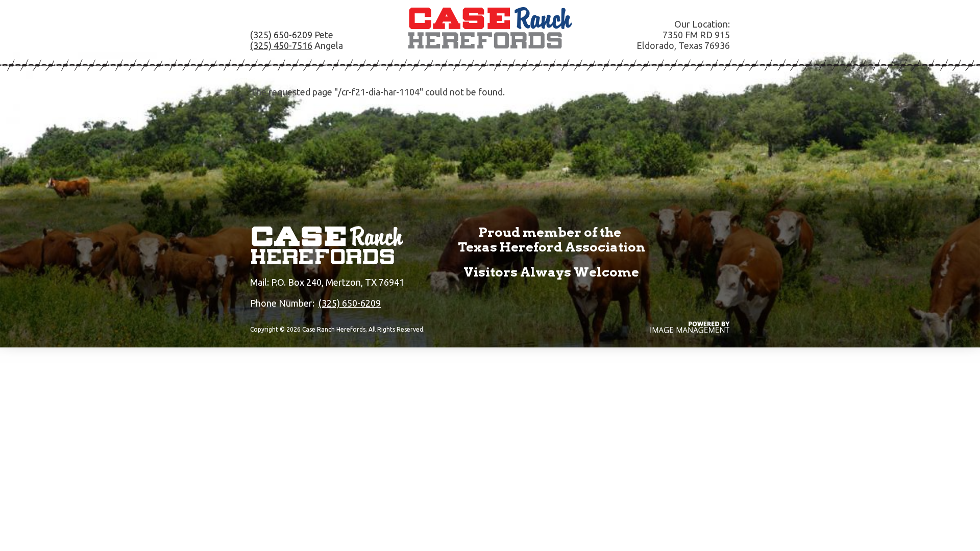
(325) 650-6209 (281, 35)
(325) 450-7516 (281, 45)
